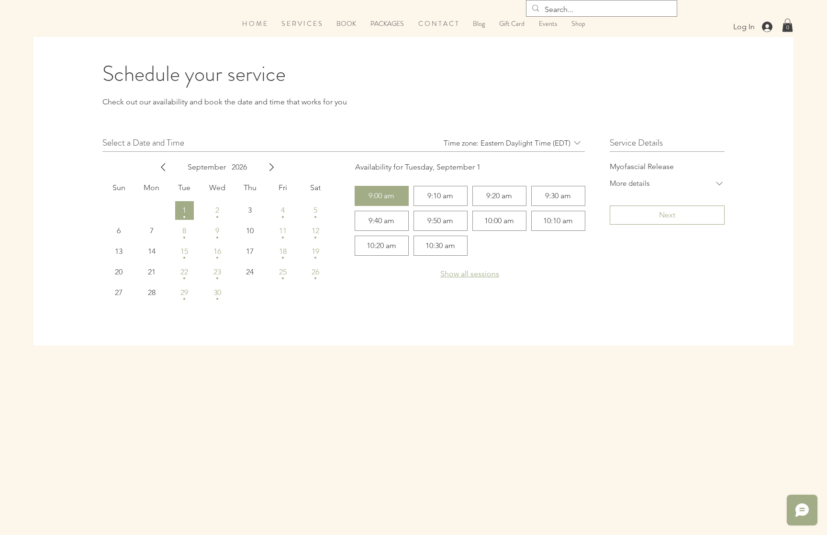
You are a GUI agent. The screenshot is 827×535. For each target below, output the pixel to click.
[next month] (271, 167)
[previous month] (163, 167)
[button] (787, 25)
